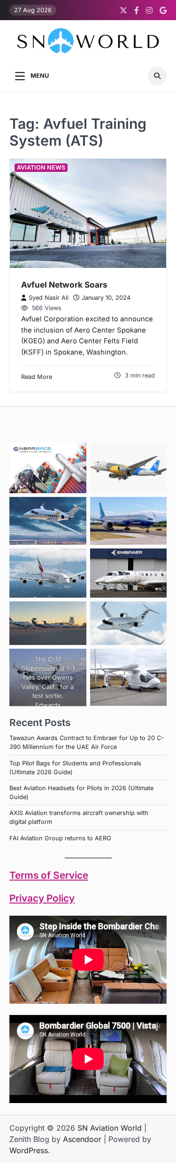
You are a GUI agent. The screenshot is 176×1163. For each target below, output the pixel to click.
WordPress (28, 1150)
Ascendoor (82, 1139)
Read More (36, 376)
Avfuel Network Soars (64, 284)
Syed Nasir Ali (49, 297)
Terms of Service (48, 875)
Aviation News (41, 167)
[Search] (157, 76)
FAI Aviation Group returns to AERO (60, 838)
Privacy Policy (42, 898)
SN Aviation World (109, 1128)
